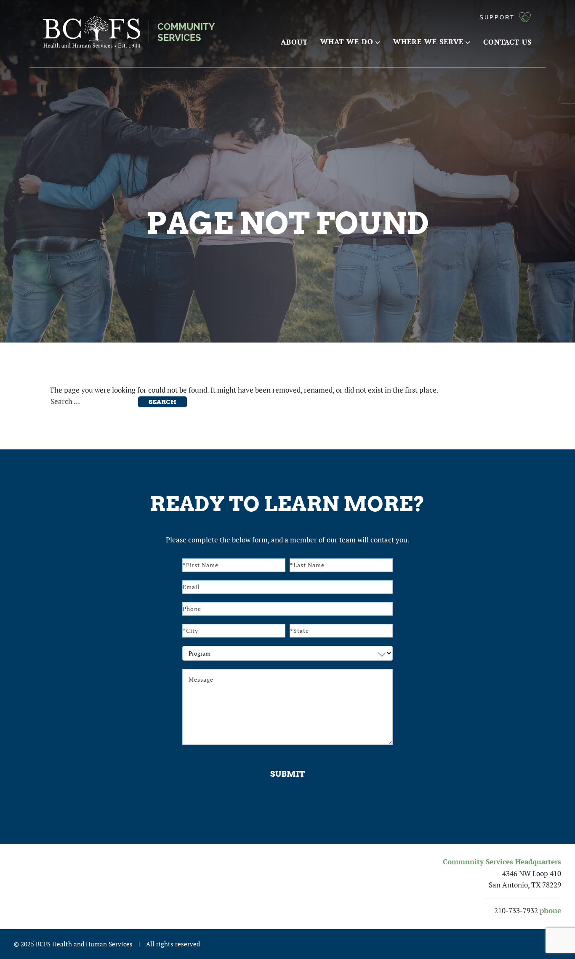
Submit (287, 774)
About (294, 42)
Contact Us (507, 42)
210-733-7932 (516, 910)
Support (497, 17)
